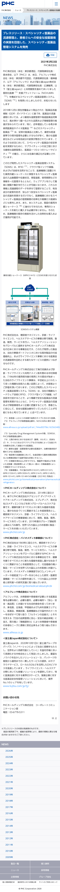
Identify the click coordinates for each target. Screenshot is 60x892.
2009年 (9, 857)
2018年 (9, 801)
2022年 (9, 776)
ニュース (18, 10)
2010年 (9, 851)
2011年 (9, 845)
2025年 (9, 757)
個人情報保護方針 (8, 882)
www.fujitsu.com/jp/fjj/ (16, 686)
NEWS (5, 744)
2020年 (9, 788)
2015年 (9, 820)
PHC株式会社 (6, 10)
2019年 (9, 795)
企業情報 (15, 877)
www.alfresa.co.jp (13, 632)
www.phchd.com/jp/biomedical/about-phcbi (27, 586)
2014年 (9, 826)
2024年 (9, 763)
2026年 (9, 751)
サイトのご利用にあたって (48, 882)
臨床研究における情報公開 (27, 882)
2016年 (9, 813)
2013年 (9, 832)
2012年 (9, 838)
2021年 (9, 782)
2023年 (9, 770)
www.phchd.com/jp (14, 532)
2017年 (9, 807)
